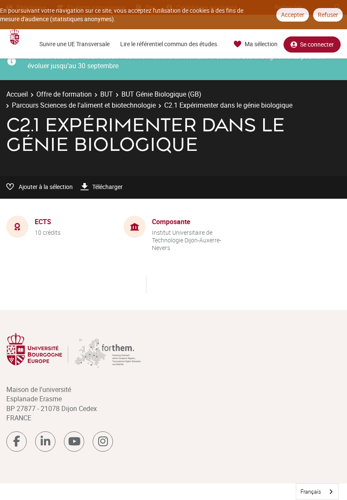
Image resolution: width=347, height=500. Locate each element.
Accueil (17, 94)
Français (310, 491)
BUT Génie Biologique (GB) (161, 94)
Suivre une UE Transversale (74, 44)
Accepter (292, 15)
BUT (106, 94)
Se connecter (317, 44)
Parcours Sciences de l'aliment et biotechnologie (84, 105)
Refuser (328, 15)
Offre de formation (64, 94)
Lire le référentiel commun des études (168, 44)
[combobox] (317, 491)
